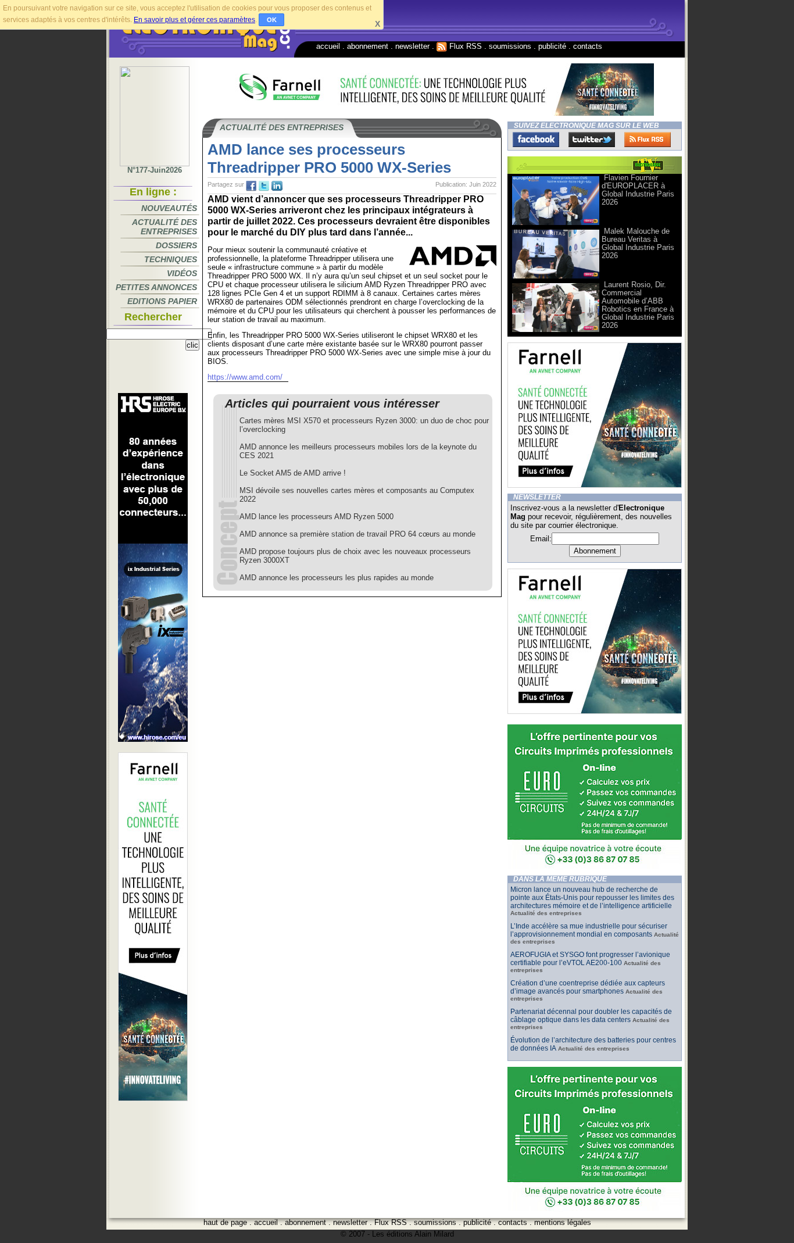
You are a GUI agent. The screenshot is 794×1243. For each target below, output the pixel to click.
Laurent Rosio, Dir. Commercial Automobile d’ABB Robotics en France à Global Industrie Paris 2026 (638, 305)
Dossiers (176, 245)
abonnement (367, 46)
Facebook (536, 139)
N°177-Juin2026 (154, 170)
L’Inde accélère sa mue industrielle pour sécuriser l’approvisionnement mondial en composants (588, 930)
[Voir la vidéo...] (556, 224)
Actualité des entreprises (164, 226)
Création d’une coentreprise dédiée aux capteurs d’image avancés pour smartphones (587, 987)
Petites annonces (156, 287)
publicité (552, 46)
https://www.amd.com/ (245, 377)
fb (251, 186)
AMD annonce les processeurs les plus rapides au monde (336, 577)
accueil (328, 46)
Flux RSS (464, 46)
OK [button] (272, 19)
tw (264, 186)
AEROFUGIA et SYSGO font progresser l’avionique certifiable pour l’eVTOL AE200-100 (590, 959)
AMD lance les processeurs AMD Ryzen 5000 (316, 516)
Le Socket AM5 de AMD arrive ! (292, 473)
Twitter (591, 139)
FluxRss (647, 139)
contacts (587, 46)
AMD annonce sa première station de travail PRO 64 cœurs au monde (357, 534)
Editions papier (162, 301)
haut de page (225, 1222)
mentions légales (562, 1222)
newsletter (412, 46)
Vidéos (182, 273)
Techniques (170, 259)
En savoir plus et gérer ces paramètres (194, 20)
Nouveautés (169, 208)
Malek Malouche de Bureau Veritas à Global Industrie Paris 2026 (638, 243)
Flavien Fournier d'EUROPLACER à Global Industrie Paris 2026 (638, 189)
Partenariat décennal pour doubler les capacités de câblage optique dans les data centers (591, 1016)
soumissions (510, 46)
